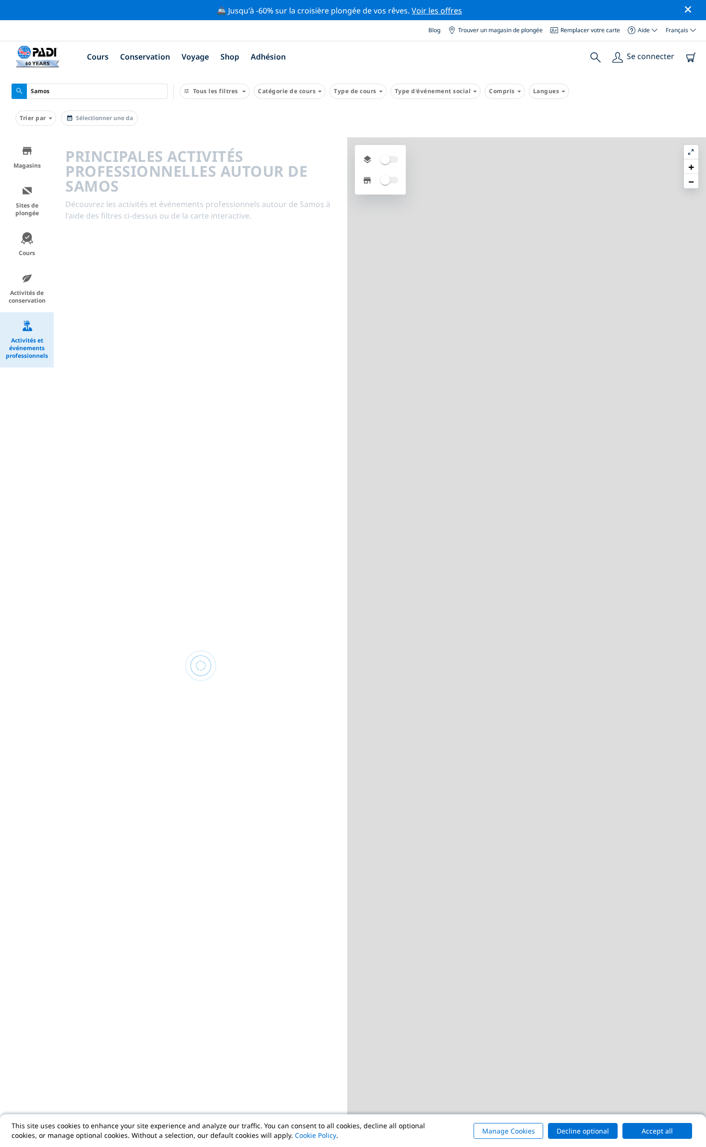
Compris (502, 91)
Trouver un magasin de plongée (500, 30)
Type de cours (355, 91)
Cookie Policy (315, 1135)
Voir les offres (437, 10)
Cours (27, 253)
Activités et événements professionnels (27, 348)
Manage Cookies (508, 1130)
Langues (546, 91)
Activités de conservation (27, 297)
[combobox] (90, 91)
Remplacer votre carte (590, 30)
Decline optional (583, 1130)
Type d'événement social (433, 91)
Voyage (195, 56)
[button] (691, 166)
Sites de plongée (27, 209)
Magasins (27, 165)
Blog (434, 30)
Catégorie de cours (287, 91)
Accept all (657, 1130)
